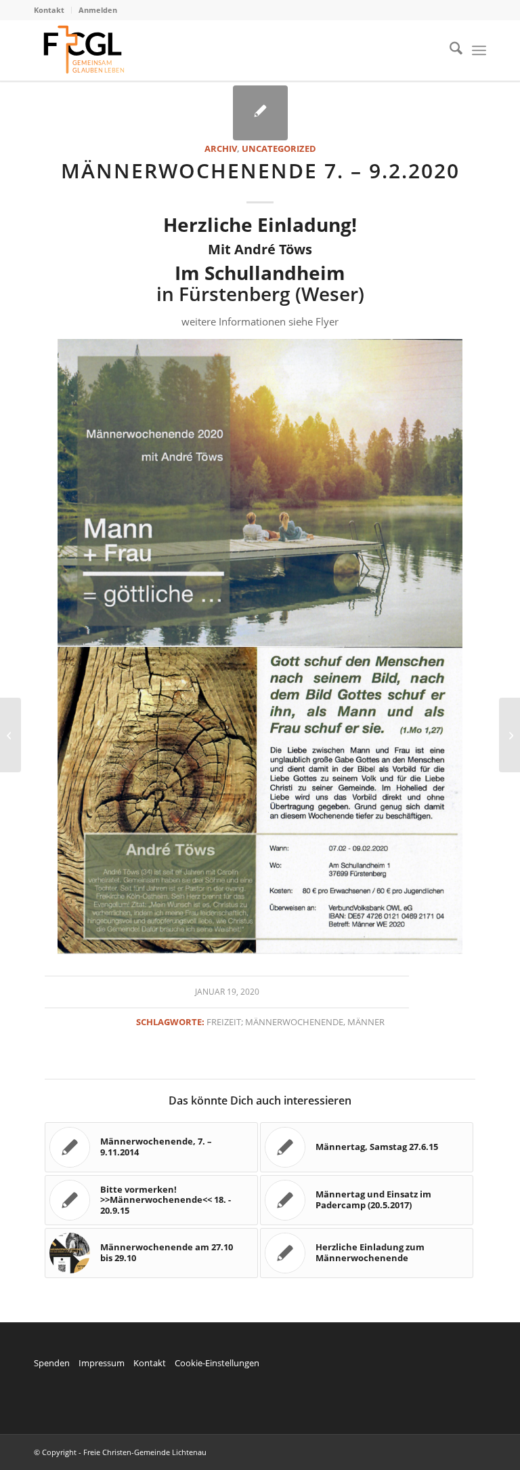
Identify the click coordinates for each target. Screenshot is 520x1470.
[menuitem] (53, 10)
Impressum (102, 1363)
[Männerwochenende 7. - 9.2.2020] (260, 112)
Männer (366, 1022)
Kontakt (49, 10)
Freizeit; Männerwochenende (275, 1022)
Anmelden (98, 10)
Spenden (52, 1363)
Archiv (220, 148)
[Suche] (449, 50)
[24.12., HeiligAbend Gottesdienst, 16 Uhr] (10, 735)
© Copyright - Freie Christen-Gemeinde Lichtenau (120, 1452)
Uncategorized (279, 148)
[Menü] (479, 50)
